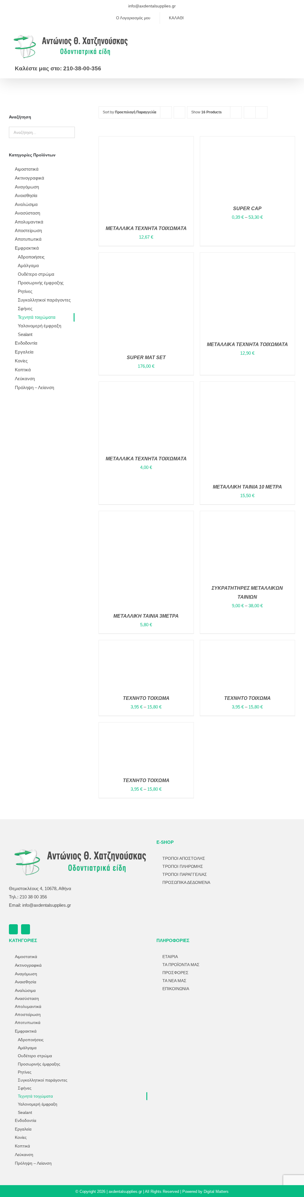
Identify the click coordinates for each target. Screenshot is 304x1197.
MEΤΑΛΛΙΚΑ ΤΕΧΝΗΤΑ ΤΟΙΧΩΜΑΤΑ (146, 228)
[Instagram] (25, 929)
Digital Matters (216, 1191)
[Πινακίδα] (186, 1010)
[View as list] (261, 112)
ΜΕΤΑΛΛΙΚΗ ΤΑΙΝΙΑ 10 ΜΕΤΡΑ (247, 486)
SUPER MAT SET (146, 357)
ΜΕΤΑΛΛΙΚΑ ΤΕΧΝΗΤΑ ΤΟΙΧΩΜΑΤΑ (247, 344)
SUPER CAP (247, 208)
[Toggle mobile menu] (292, 36)
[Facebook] (13, 929)
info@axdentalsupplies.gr (152, 6)
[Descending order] (179, 112)
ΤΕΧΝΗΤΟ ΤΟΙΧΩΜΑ (146, 698)
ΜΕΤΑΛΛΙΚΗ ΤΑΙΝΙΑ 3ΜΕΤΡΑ (146, 616)
